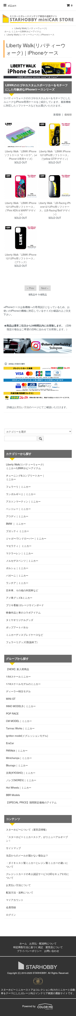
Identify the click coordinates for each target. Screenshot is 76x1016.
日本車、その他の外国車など (22, 590)
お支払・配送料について (43, 943)
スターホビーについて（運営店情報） (27, 829)
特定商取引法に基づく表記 (28, 947)
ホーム (7, 31)
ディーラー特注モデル (18, 691)
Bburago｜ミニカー (17, 765)
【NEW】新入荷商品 (17, 669)
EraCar (10, 743)
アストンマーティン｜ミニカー (23, 501)
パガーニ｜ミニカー (17, 575)
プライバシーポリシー (29, 951)
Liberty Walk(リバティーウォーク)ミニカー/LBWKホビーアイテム (29, 30)
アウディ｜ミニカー (17, 516)
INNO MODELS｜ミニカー (21, 706)
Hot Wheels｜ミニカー (18, 787)
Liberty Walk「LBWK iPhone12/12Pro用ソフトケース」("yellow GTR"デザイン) (55, 154)
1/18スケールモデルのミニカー (23, 684)
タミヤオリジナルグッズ (19, 620)
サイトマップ (13, 848)
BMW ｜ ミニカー (16, 523)
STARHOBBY (39, 973)
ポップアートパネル (17, 627)
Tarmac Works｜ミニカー (20, 728)
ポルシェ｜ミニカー (17, 568)
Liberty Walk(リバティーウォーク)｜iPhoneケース (30, 34)
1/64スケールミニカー (18, 676)
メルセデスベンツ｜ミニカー (22, 560)
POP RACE (12, 713)
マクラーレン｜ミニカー (19, 553)
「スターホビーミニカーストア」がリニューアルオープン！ (37, 838)
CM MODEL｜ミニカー (19, 721)
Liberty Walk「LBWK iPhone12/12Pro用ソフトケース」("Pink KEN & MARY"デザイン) (20, 208)
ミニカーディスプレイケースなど (24, 634)
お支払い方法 (21, 407)
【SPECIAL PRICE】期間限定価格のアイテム (31, 802)
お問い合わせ (51, 951)
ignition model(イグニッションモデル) (27, 735)
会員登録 (11, 907)
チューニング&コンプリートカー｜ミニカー (25, 477)
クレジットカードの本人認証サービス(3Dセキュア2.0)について (37, 875)
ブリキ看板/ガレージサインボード (25, 605)
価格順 (68, 114)
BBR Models (13, 795)
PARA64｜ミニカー (17, 750)
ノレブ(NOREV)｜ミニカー (21, 780)
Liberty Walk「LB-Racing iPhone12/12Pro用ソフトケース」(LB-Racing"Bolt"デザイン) (55, 208)
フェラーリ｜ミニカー (18, 486)
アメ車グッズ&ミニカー (19, 597)
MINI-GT (11, 698)
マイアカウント (14, 900)
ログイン (11, 914)
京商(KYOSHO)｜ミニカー (20, 772)
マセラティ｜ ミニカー (18, 546)
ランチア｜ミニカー (17, 583)
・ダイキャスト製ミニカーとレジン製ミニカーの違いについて (37, 864)
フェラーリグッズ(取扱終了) (21, 642)
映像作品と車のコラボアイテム (23, 612)
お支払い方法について (18, 885)
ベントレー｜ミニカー (18, 509)
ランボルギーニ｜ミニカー (21, 494)
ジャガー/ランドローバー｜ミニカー (26, 538)
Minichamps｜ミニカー (19, 758)
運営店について (54, 947)
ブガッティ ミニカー (17, 531)
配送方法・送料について (19, 892)
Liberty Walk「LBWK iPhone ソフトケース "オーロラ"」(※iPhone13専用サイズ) (20, 154)
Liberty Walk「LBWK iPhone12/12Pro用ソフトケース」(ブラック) (20, 258)
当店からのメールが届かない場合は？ (27, 855)
